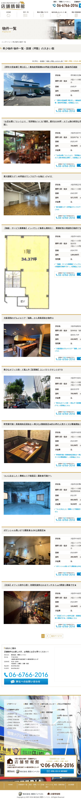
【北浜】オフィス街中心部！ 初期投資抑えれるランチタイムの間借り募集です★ (40, 585)
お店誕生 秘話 (29, 708)
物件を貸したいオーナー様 (58, 14)
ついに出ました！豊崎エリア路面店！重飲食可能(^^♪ (28, 476)
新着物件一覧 (12, 714)
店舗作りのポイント (31, 727)
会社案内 (45, 718)
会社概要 (44, 722)
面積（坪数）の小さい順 (54, 61)
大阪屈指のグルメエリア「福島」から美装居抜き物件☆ (29, 318)
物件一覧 (25, 14)
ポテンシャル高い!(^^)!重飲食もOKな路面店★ (25, 530)
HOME (8, 14)
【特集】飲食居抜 (13, 719)
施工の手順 (28, 711)
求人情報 (61, 710)
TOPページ (12, 704)
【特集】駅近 (11, 728)
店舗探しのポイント (31, 724)
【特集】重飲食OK (13, 722)
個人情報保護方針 (64, 743)
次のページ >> (56, 636)
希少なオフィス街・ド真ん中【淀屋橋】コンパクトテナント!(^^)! (33, 370)
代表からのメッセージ (49, 725)
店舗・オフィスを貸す (47, 786)
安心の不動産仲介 (64, 704)
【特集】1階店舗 (13, 725)
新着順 (42, 61)
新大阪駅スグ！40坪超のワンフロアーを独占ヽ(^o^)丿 (28, 176)
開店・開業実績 (47, 712)
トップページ (6, 42)
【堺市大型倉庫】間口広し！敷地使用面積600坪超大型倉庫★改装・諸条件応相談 (40, 67)
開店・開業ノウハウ (42, 14)
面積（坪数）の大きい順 (73, 61)
